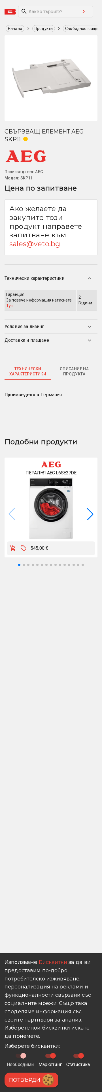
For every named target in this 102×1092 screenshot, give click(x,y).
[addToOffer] (23, 548)
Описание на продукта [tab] (74, 371)
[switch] (53, 1055)
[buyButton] (13, 548)
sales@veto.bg (34, 243)
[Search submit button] (84, 11)
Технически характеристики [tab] (27, 371)
